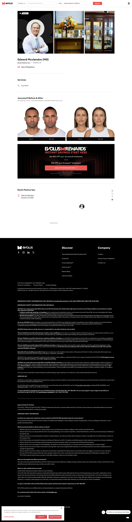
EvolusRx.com (53, 492)
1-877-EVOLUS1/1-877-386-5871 (66, 390)
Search (97, 3)
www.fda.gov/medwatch (46, 392)
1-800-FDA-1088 (63, 392)
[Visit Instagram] (23, 252)
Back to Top (66, 507)
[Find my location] (112, 199)
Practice (20, 3)
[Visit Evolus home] (8, 3)
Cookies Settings (9, 516)
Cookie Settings (51, 285)
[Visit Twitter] (33, 252)
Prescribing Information (83, 385)
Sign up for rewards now (65, 168)
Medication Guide (23, 387)
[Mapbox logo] (54, 223)
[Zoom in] (112, 191)
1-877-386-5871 (80, 483)
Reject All (41, 516)
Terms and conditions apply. (66, 172)
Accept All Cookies (55, 516)
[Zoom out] (112, 193)
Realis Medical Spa (24, 62)
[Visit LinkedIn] (28, 252)
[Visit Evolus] (25, 247)
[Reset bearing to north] (112, 196)
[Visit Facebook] (19, 252)
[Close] (61, 508)
